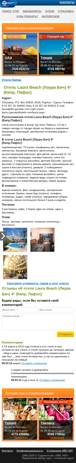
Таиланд (47, 423)
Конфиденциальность (30, 450)
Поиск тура (10, 11)
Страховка (66, 11)
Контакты (67, 2)
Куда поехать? (27, 16)
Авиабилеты (32, 11)
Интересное (51, 16)
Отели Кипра (11, 80)
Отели (49, 11)
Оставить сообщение (34, 363)
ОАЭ (8, 58)
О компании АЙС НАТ (60, 450)
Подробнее (21, 437)
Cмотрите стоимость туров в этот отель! (38, 283)
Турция (10, 423)
